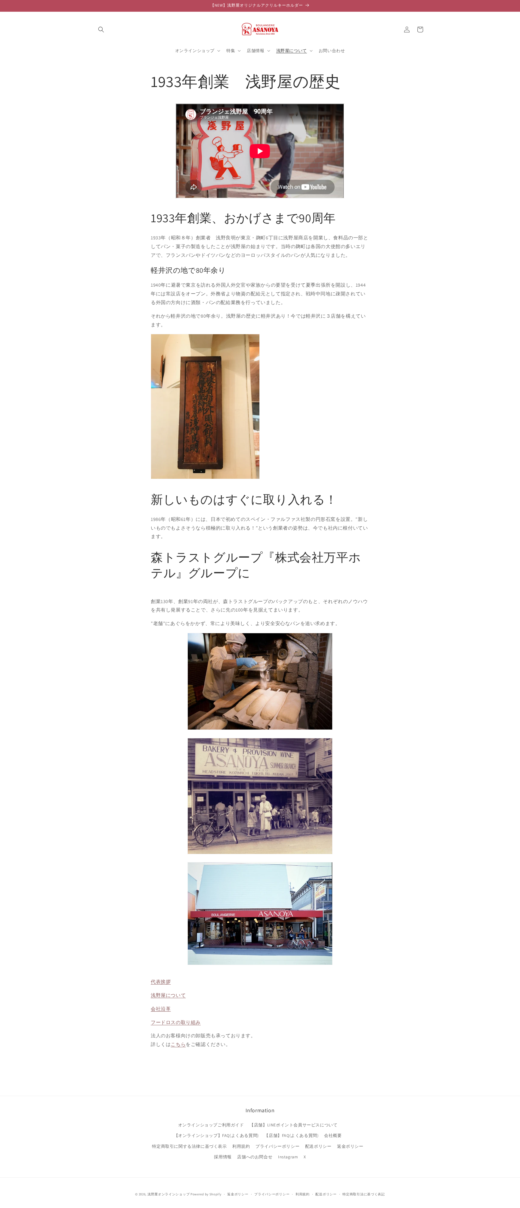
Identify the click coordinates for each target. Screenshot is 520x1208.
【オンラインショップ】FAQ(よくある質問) (216, 1135)
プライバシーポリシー (277, 1146)
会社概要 (333, 1135)
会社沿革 (161, 1009)
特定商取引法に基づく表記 (363, 1194)
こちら (178, 1044)
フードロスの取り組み (176, 1022)
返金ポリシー (350, 1146)
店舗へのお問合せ (254, 1157)
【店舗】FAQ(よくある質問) (291, 1135)
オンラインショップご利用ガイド (211, 1125)
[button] (101, 29)
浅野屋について (168, 995)
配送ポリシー (318, 1146)
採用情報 (222, 1157)
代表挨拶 (161, 982)
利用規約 (241, 1146)
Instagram (288, 1157)
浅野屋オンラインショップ (168, 1194)
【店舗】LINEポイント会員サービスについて (293, 1125)
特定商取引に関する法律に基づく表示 (189, 1146)
